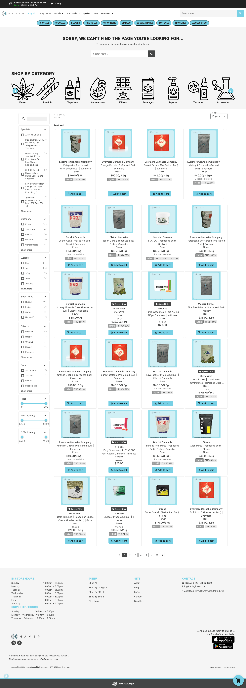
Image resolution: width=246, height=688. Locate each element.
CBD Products (73, 13)
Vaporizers (72, 102)
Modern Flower (206, 303)
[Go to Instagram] (13, 643)
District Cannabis (75, 237)
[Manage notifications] (6, 676)
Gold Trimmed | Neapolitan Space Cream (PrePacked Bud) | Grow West (75, 520)
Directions (94, 601)
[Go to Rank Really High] (123, 683)
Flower (22, 102)
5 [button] (146, 555)
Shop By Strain (96, 596)
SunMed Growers (162, 237)
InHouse (162, 308)
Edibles (123, 102)
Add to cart (76, 193)
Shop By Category (98, 587)
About (137, 583)
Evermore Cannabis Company (75, 161)
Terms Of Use (229, 667)
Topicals (173, 102)
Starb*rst (119, 311)
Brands (57, 13)
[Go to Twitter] (19, 643)
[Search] (240, 13)
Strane (206, 442)
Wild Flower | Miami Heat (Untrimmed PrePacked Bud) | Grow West (206, 383)
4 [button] (141, 555)
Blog (96, 13)
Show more (26, 211)
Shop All (31, 13)
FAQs (137, 592)
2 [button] (130, 555)
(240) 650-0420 (190, 583)
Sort (214, 113)
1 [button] (124, 555)
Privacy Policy (215, 667)
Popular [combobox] (216, 116)
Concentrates (98, 102)
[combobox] (208, 13)
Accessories (223, 102)
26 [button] (157, 555)
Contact (138, 596)
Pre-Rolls (48, 102)
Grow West (119, 308)
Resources (105, 13)
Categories (43, 13)
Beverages (148, 102)
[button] (35, 3)
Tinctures (198, 102)
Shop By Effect (96, 592)
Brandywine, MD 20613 (212, 591)
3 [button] (135, 555)
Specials (86, 13)
